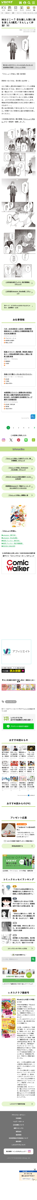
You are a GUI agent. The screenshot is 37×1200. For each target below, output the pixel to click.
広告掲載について (18, 1125)
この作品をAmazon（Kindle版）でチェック (18, 292)
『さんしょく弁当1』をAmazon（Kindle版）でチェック (18, 469)
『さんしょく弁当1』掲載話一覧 (18, 495)
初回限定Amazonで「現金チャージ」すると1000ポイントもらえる (18, 487)
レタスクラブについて (18, 1145)
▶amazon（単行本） (9, 535)
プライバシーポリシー (18, 1115)
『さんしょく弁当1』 (9, 531)
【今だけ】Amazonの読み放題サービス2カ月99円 (18, 478)
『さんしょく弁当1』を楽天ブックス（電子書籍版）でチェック (18, 459)
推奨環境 (18, 1135)
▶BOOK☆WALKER (8, 546)
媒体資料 (18, 1141)
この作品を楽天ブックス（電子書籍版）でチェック (18, 283)
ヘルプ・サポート (18, 1121)
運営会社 (18, 1131)
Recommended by (23, 795)
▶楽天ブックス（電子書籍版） (13, 543)
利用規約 (18, 1118)
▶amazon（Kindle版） (10, 538)
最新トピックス (18, 1128)
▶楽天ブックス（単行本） (11, 540)
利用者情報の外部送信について (18, 1138)
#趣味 (20, 30)
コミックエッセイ (11, 701)
